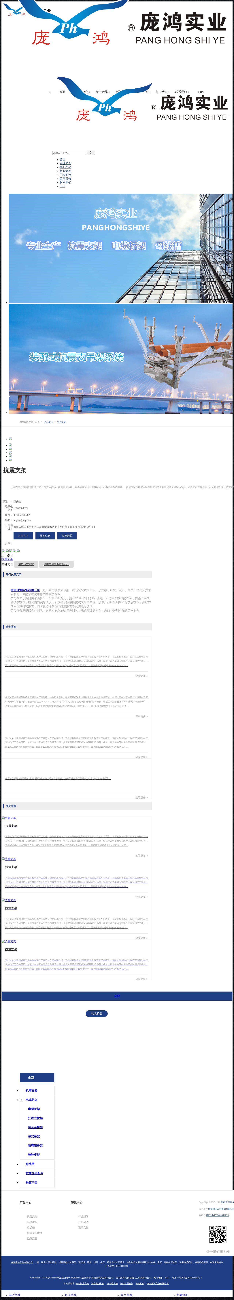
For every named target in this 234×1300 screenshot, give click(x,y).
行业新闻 (83, 1216)
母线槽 (118, 1058)
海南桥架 (140, 1283)
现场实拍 (83, 1227)
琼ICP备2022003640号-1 (217, 1215)
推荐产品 (166, 1058)
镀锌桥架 (97, 1058)
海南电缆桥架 (97, 1283)
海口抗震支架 (26, 564)
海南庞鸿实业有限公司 (56, 564)
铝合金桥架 (96, 1036)
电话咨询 (14, 1295)
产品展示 (48, 422)
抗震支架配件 (141, 1058)
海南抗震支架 (82, 1283)
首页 (37, 422)
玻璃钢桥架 (96, 1051)
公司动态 (83, 1222)
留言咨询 (23, 535)
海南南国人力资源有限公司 (138, 1277)
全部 (117, 996)
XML (167, 1277)
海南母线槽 (112, 1283)
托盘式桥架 (96, 1028)
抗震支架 (61, 422)
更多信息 (45, 535)
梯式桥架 (97, 1043)
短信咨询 (70, 1295)
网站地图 (158, 1277)
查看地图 (182, 1295)
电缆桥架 (97, 1013)
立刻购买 (67, 535)
